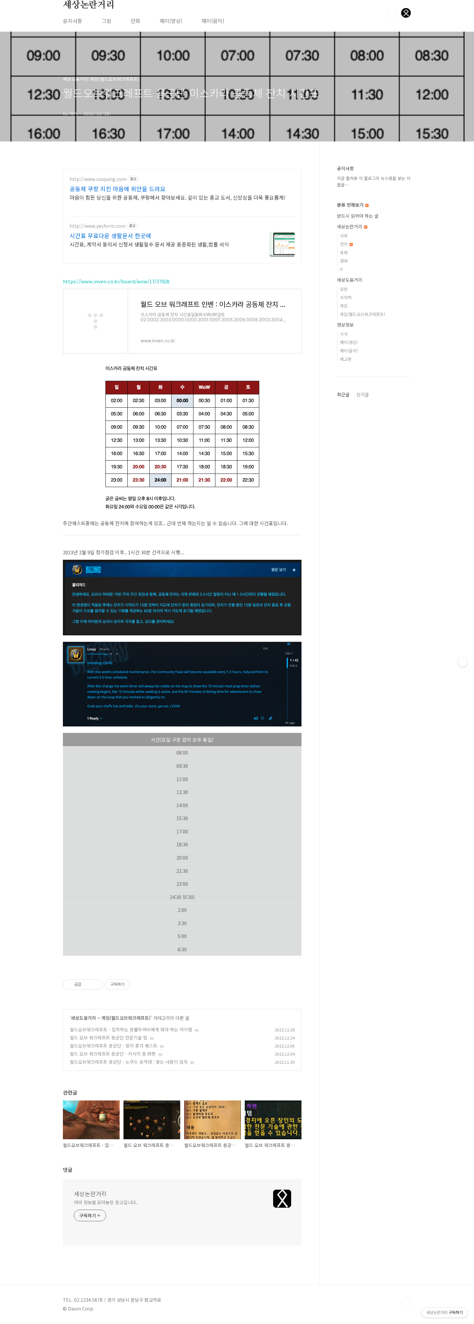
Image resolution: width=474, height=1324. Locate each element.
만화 (135, 21)
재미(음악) (213, 21)
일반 (344, 289)
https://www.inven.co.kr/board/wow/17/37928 (116, 281)
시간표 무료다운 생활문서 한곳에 (110, 235)
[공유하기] (87, 984)
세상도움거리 (83, 1018)
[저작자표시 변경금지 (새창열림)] (136, 984)
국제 (344, 252)
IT (341, 269)
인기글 (362, 394)
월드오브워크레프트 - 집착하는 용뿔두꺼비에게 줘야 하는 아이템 (131, 1029)
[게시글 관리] (95, 984)
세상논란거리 (89, 5)
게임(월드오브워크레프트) (126, 1018)
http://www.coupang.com (98, 179)
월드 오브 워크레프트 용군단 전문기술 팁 (108, 1037)
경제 (344, 261)
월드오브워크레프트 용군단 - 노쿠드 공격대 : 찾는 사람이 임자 (129, 1061)
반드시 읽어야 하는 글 (358, 216)
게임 (344, 306)
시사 (344, 334)
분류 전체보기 (351, 205)
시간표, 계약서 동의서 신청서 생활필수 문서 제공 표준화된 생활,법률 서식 (149, 244)
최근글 (343, 394)
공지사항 (72, 21)
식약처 (345, 297)
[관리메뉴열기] (463, 662)
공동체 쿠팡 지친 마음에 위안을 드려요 (117, 189)
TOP (406, 1302)
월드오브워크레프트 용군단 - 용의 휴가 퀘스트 (113, 1045)
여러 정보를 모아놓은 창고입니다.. (106, 1202)
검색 (391, 13)
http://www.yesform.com (97, 226)
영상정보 (345, 324)
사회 (344, 236)
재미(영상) (171, 21)
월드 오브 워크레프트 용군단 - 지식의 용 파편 (113, 1053)
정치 (344, 244)
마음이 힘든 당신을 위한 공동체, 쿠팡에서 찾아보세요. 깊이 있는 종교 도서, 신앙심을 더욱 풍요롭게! (177, 197)
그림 (106, 21)
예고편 (345, 359)
